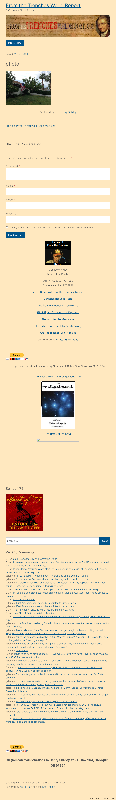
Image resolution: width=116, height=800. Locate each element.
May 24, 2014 (21, 54)
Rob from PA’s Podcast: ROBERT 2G (58, 305)
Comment (13, 166)
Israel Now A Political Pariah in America (33, 613)
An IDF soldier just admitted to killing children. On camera (46, 701)
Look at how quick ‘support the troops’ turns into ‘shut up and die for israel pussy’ (56, 589)
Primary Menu (14, 43)
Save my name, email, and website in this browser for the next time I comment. (51, 227)
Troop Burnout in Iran (24, 599)
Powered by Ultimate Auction (101, 798)
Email (9, 199)
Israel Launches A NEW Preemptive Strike (35, 558)
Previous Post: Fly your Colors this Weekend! (31, 125)
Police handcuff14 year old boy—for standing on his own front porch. (52, 575)
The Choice (22, 650)
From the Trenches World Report (43, 5)
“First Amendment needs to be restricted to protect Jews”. (46, 603)
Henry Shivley (68, 112)
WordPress (26, 786)
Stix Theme (48, 786)
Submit (105, 541)
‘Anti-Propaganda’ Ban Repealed (58, 332)
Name (9, 185)
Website (11, 213)
